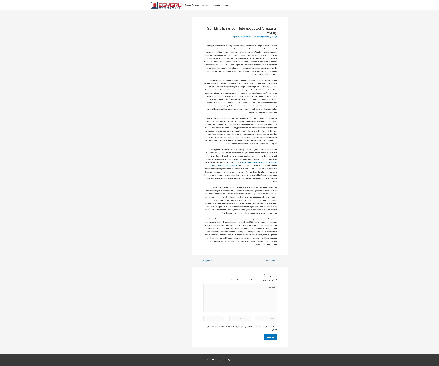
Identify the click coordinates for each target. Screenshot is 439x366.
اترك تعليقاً (273, 37)
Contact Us (215, 5)
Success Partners (192, 5)
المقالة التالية (206, 261)
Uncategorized (262, 37)
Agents (205, 5)
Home (226, 5)
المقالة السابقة (272, 261)
